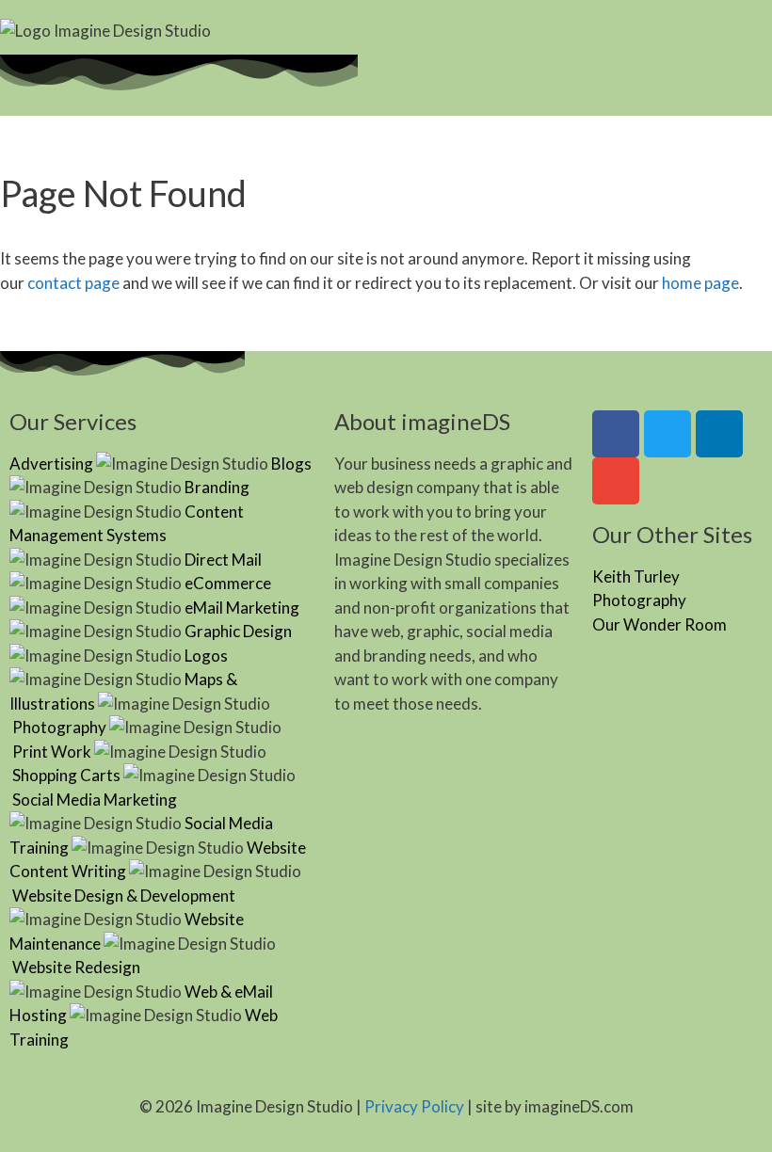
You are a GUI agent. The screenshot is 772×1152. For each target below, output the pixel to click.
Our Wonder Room (659, 624)
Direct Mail (223, 559)
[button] (503, 37)
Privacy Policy (414, 1106)
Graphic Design (238, 631)
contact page (73, 283)
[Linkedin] (719, 433)
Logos (206, 655)
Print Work (51, 751)
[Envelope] (615, 480)
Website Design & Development (123, 895)
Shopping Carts (66, 775)
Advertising (51, 463)
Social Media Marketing (94, 799)
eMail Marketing (242, 607)
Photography (59, 727)
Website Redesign (76, 967)
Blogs (291, 463)
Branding (217, 487)
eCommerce (228, 583)
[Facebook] (615, 433)
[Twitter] (667, 433)
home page (700, 283)
